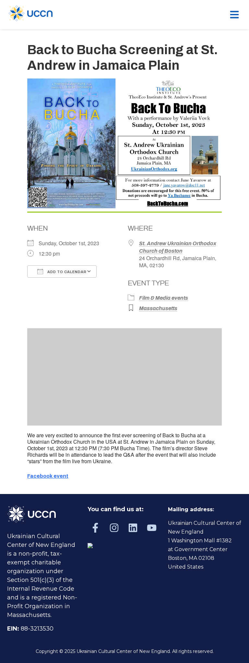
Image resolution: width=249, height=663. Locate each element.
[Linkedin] (133, 528)
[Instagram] (114, 528)
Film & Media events (163, 298)
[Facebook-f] (95, 528)
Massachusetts (158, 308)
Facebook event (47, 476)
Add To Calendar (66, 272)
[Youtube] (152, 528)
